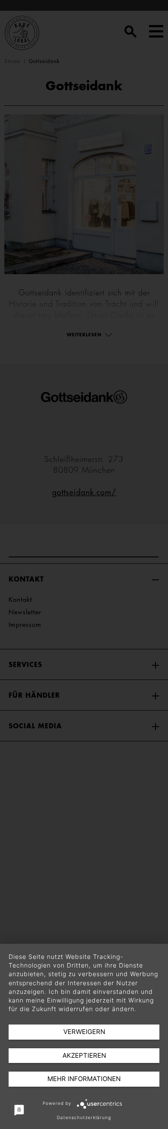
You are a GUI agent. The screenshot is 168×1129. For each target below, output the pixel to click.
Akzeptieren (84, 1055)
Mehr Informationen (84, 1079)
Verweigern (84, 1032)
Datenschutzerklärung (84, 1117)
